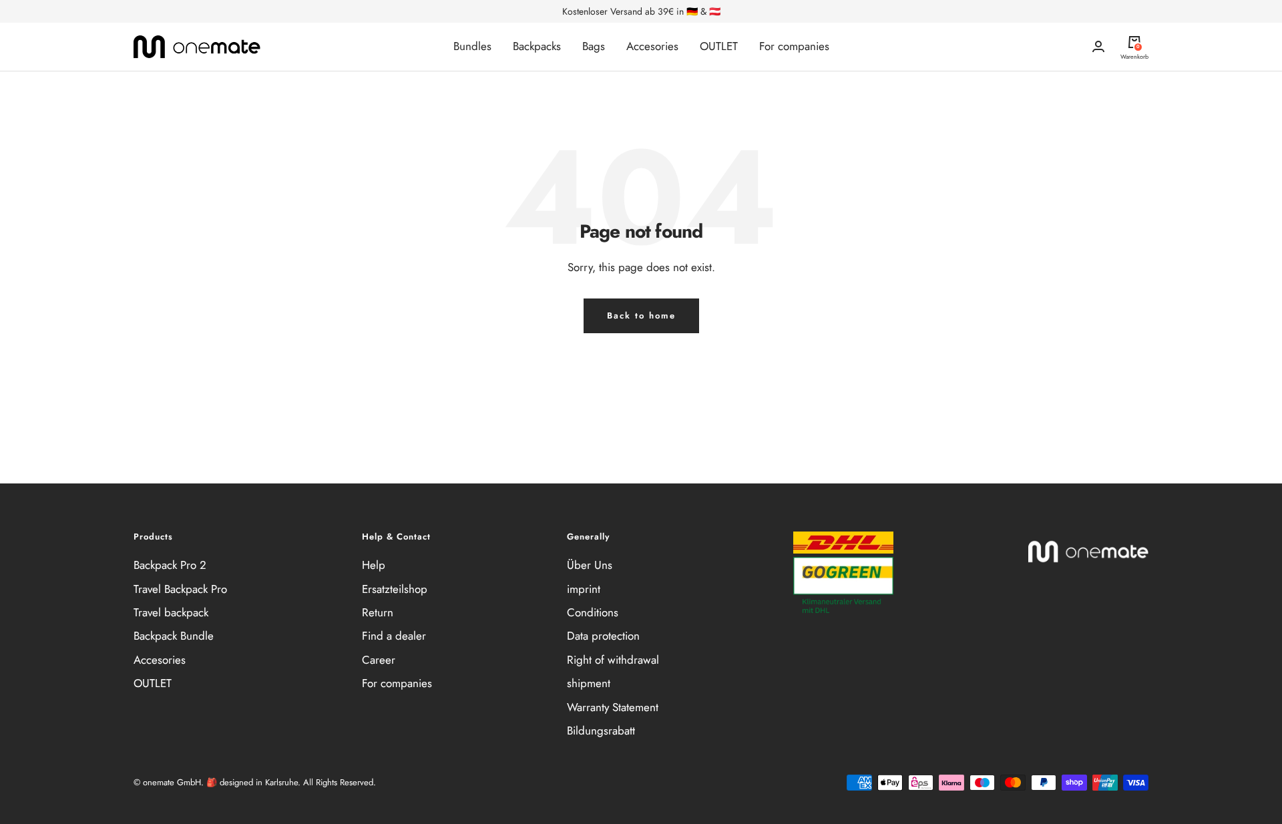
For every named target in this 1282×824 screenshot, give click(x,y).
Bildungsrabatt (601, 731)
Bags (593, 46)
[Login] (1098, 46)
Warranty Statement (612, 707)
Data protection (603, 636)
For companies (794, 46)
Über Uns (589, 565)
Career (378, 660)
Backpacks (537, 46)
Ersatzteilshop (394, 589)
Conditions (592, 612)
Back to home (641, 315)
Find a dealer (394, 636)
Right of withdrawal (613, 660)
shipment (588, 683)
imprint (583, 589)
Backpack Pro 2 (170, 565)
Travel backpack (171, 612)
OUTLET (719, 46)
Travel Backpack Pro (180, 589)
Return (377, 612)
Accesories (652, 46)
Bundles (472, 46)
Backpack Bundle (174, 636)
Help (373, 565)
